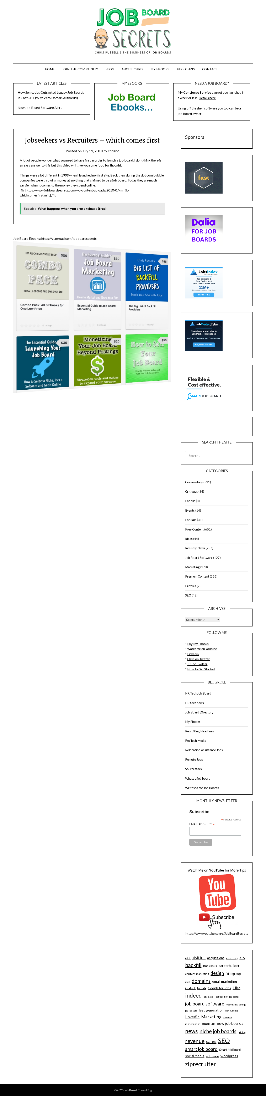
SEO (188, 595)
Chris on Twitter (198, 659)
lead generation (211, 1010)
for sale (201, 988)
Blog (110, 69)
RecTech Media (195, 740)
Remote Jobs (194, 759)
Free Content (194, 529)
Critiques (191, 491)
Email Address (202, 824)
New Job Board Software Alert (40, 107)
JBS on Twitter (197, 664)
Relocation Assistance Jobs (204, 750)
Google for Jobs (219, 988)
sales (211, 1041)
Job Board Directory (199, 712)
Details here (207, 98)
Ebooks (190, 501)
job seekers (191, 1010)
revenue (194, 1041)
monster (208, 1023)
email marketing (224, 981)
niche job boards (218, 1031)
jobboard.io (221, 996)
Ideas (189, 539)
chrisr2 (113, 151)
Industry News (195, 548)
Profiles (190, 586)
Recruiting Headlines (199, 731)
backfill (193, 965)
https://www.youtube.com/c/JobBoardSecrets (217, 933)
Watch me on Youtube (202, 649)
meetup (227, 1017)
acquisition (195, 957)
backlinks (210, 966)
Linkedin (193, 654)
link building (231, 1010)
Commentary (194, 482)
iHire (236, 988)
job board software (204, 1004)
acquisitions (215, 958)
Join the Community (80, 69)
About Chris (132, 69)
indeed (193, 995)
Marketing (192, 567)
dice (187, 981)
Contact (210, 69)
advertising (232, 958)
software (212, 1056)
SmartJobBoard (230, 1049)
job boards (234, 996)
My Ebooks (160, 69)
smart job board (201, 1049)
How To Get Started (201, 669)
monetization (192, 1023)
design (217, 973)
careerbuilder (229, 965)
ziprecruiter (200, 1063)
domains (201, 981)
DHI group (233, 973)
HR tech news (194, 703)
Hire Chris (186, 69)
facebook (190, 988)
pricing (242, 1032)
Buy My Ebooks (198, 644)
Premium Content (197, 576)
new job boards (230, 1023)
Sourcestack (193, 769)
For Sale (190, 520)
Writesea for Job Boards (202, 788)
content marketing (197, 973)
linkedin (192, 1016)
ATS (242, 958)
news (191, 1031)
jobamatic (208, 996)
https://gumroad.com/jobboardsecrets (69, 238)
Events (190, 510)
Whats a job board (197, 778)
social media (194, 1056)
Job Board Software (199, 557)
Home (50, 69)
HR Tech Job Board (198, 693)
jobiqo (242, 1004)
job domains (232, 1004)
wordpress (229, 1056)
